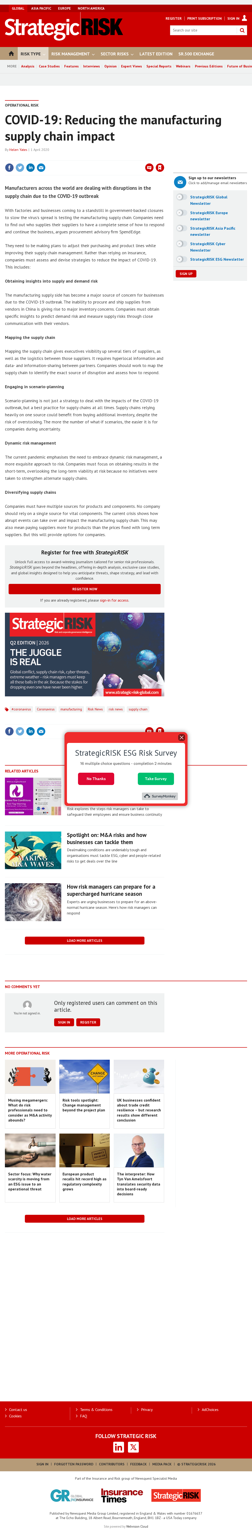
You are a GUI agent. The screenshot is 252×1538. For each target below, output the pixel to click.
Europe (64, 8)
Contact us (18, 1409)
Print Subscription (204, 18)
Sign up (186, 274)
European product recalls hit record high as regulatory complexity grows (85, 1181)
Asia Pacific (41, 8)
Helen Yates (18, 149)
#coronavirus (21, 709)
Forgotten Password (73, 1464)
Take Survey (156, 778)
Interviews (91, 66)
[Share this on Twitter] (20, 167)
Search (242, 30)
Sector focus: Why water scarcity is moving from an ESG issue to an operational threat (29, 1181)
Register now (84, 589)
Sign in (102, 157)
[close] (164, 157)
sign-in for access (114, 600)
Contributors (112, 1464)
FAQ (83, 1415)
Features (71, 66)
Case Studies (49, 66)
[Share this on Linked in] (30, 167)
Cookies (15, 1415)
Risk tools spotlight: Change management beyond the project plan (84, 1105)
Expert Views (131, 66)
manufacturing (71, 709)
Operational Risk (22, 105)
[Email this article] (41, 167)
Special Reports (159, 66)
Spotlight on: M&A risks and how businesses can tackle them (106, 838)
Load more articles (84, 940)
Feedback (138, 1464)
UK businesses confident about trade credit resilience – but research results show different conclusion (139, 1110)
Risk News (95, 709)
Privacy (147, 1409)
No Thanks (96, 778)
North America (91, 8)
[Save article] (160, 167)
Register (174, 18)
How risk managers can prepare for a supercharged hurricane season (111, 890)
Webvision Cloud (137, 1526)
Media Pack (162, 1464)
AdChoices (210, 1409)
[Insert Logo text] (64, 39)
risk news (116, 709)
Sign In (233, 18)
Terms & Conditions (96, 1409)
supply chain (138, 709)
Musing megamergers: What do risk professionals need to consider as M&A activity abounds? (30, 1110)
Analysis (27, 66)
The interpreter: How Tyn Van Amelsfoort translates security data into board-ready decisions (138, 1183)
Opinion (110, 66)
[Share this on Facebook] (9, 167)
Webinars (183, 66)
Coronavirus (46, 709)
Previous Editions (209, 66)
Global (18, 8)
